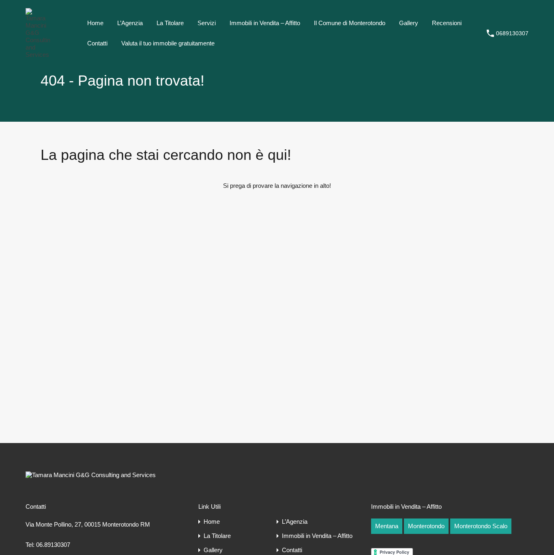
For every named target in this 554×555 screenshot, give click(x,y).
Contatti (97, 43)
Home (95, 22)
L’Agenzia (130, 22)
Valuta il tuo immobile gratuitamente (168, 43)
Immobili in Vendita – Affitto (265, 22)
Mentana (386, 526)
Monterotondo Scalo (480, 526)
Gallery (408, 22)
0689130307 (512, 33)
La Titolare (170, 22)
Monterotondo (426, 526)
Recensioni (447, 22)
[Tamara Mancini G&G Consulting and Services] (38, 54)
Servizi (207, 22)
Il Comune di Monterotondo (349, 22)
